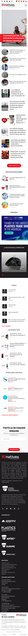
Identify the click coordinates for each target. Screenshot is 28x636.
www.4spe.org (14, 504)
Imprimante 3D (5, 563)
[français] (23, 1)
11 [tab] (25, 274)
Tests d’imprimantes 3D (8, 566)
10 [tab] (23, 274)
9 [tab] (20, 274)
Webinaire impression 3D (8, 572)
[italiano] (26, 1)
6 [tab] (14, 274)
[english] (19, 1)
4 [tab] (9, 274)
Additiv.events (5, 482)
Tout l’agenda (6, 326)
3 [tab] (7, 274)
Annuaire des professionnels (9, 564)
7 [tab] (16, 274)
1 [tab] (2, 274)
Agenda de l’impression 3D (9, 567)
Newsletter (4, 571)
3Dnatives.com (17, 480)
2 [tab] (5, 274)
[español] (21, 1)
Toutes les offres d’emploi (10, 415)
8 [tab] (18, 274)
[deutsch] (16, 1)
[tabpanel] (14, 262)
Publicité (4, 574)
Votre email (6, 439)
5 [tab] (11, 274)
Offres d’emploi (6, 569)
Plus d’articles (13, 165)
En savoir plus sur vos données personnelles (10, 629)
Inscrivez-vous (14, 449)
